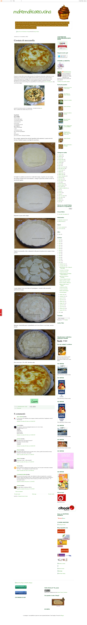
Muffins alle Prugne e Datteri (65, 280)
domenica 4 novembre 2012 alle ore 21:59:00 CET (26, 434)
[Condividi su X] (32, 406)
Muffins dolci (60, 173)
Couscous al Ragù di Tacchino (65, 279)
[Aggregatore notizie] (59, 539)
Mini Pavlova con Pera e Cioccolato (64, 277)
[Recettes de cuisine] (61, 563)
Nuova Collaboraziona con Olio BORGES (68, 126)
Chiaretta (19, 450)
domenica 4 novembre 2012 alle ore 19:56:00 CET (26, 421)
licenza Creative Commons (62, 592)
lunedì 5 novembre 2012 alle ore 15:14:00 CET (25, 461)
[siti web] (21, 594)
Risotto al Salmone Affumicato (65, 282)
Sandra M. (19, 458)
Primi (59, 182)
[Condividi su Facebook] (34, 406)
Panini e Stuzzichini (62, 176)
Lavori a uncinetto (61, 227)
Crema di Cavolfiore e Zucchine (68, 113)
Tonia (18, 465)
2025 (60, 241)
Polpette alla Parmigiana (64, 290)
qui (41, 108)
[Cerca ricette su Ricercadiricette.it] (61, 524)
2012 (60, 262)
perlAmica (19, 438)
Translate (66, 319)
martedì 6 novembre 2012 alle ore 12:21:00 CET (26, 481)
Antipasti (60, 155)
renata (18, 425)
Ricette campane (61, 185)
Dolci (59, 165)
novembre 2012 (63, 265)
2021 (60, 247)
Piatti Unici (60, 179)
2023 (60, 243)
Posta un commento (19, 491)
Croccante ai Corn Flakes (64, 270)
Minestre (60, 171)
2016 (60, 255)
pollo (59, 201)
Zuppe (59, 198)
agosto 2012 (62, 298)
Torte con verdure (61, 195)
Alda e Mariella (20, 416)
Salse (59, 189)
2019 (60, 250)
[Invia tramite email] (30, 406)
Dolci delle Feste (61, 168)
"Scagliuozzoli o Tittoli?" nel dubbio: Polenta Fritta (67, 133)
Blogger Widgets (36, 31)
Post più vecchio (51, 494)
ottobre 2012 (62, 294)
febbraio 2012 (62, 308)
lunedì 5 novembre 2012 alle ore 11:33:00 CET (25, 454)
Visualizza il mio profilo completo (63, 81)
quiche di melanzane (48, 81)
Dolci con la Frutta (61, 167)
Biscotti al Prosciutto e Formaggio (68, 145)
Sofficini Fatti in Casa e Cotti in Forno (68, 88)
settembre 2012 (63, 296)
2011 (60, 312)
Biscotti (59, 158)
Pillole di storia (61, 221)
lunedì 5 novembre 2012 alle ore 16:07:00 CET (25, 470)
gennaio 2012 (62, 310)
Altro (59, 234)
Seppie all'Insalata (67, 138)
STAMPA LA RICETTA (62, 188)
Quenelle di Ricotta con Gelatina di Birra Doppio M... (65, 274)
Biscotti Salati (60, 159)
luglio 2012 (62, 299)
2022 (60, 245)
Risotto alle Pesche (67, 106)
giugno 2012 (62, 301)
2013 (60, 260)
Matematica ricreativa (62, 219)
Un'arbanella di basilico (21, 474)
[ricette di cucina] (61, 556)
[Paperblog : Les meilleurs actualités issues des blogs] (68, 556)
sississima (18, 485)
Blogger (62, 615)
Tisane (59, 194)
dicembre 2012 (62, 264)
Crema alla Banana (63, 292)
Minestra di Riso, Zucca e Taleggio (64, 285)
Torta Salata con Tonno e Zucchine (67, 94)
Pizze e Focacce (61, 180)
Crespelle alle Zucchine (64, 271)
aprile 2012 (62, 304)
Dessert (59, 164)
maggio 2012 (62, 303)
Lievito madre (61, 170)
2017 (60, 253)
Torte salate (19, 408)
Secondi (59, 192)
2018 (60, 252)
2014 (60, 259)
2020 (60, 248)
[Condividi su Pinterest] (35, 406)
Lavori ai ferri (61, 228)
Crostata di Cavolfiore (68, 100)
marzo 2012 (62, 306)
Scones (59, 191)
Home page (34, 494)
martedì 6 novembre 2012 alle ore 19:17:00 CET (26, 488)
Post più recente (17, 494)
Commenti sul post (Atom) (23, 496)
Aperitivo (60, 156)
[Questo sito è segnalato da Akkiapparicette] (62, 544)
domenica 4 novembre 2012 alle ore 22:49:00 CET (26, 446)
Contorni (60, 162)
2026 (60, 240)
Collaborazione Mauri (63, 287)
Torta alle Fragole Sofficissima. (67, 120)
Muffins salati (60, 174)
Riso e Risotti (60, 186)
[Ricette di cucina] (61, 532)
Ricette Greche (61, 183)
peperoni (60, 200)
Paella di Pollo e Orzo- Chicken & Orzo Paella (66, 268)
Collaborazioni (61, 161)
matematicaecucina (67, 72)
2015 (60, 257)
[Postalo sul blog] (31, 406)
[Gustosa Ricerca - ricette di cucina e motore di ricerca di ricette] (61, 519)
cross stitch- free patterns (62, 214)
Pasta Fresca (60, 177)
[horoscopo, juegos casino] (59, 571)
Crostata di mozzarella (64, 288)
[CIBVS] (62, 561)
